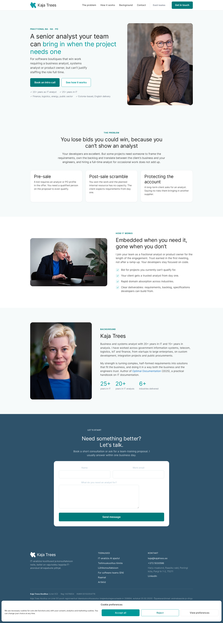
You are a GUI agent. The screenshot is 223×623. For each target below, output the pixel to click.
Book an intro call (44, 82)
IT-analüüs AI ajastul (109, 558)
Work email (138, 467)
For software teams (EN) (111, 572)
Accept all (120, 612)
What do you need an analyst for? (99, 482)
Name (84, 467)
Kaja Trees (47, 5)
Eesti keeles (159, 5)
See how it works (76, 82)
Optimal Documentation (146, 371)
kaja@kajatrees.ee (157, 558)
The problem (89, 5)
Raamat (102, 577)
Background (126, 5)
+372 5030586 (156, 563)
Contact (141, 5)
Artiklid (102, 582)
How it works (107, 5)
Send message (111, 516)
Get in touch (182, 5)
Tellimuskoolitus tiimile (110, 563)
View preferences (199, 612)
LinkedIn (152, 576)
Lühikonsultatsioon (108, 567)
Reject (160, 612)
